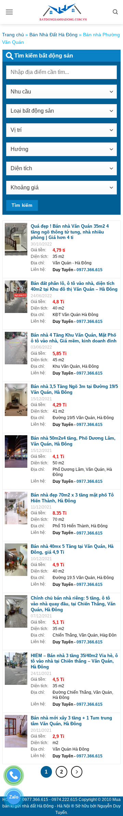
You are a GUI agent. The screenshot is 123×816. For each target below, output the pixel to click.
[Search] (115, 11)
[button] (9, 11)
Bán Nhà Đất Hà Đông (53, 34)
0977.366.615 (89, 269)
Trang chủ (13, 34)
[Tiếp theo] (77, 772)
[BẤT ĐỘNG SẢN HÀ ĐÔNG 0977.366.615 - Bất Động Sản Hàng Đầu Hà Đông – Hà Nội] (61, 12)
